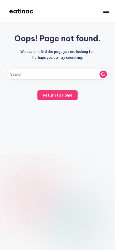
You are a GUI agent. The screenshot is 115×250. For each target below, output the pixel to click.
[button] (103, 74)
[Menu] (106, 11)
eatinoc (21, 11)
